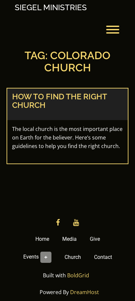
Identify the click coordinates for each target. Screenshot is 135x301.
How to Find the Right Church (59, 101)
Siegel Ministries (51, 7)
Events (31, 257)
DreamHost (84, 292)
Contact (103, 257)
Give (95, 239)
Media (69, 239)
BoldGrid (78, 275)
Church (73, 257)
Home (42, 239)
